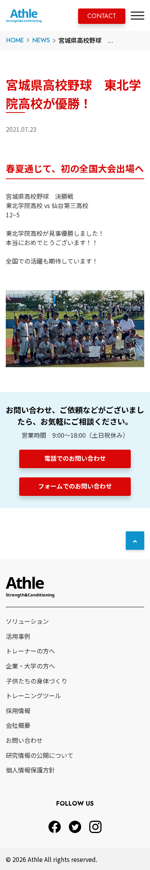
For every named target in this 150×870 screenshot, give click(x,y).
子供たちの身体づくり (36, 680)
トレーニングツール (33, 695)
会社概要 (18, 725)
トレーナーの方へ (30, 650)
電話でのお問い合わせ (75, 458)
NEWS (41, 40)
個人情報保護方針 (30, 769)
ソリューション (27, 621)
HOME (15, 40)
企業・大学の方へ (30, 665)
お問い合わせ (24, 740)
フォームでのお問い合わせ (75, 485)
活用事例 (18, 636)
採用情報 (18, 710)
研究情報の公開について (39, 755)
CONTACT (101, 16)
